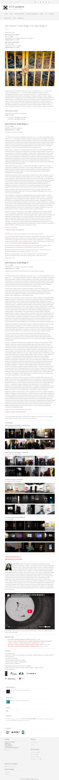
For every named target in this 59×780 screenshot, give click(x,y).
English (5, 2)
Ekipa (33, 744)
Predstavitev (34, 742)
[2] (7, 160)
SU (8, 2)
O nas (14, 18)
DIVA (11, 2)
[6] (44, 200)
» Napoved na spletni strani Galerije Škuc (14, 229)
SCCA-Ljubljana (16, 6)
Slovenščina (7, 772)
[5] (19, 192)
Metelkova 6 (20, 18)
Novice (11, 13)
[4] (44, 183)
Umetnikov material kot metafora (22, 639)
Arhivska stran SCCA (35, 759)
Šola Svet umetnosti (19, 13)
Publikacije (51, 13)
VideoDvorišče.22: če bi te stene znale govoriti (21, 690)
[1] (43, 149)
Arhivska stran (16, 2)
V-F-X (46, 13)
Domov (6, 13)
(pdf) (13, 556)
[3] (22, 172)
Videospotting (34, 756)
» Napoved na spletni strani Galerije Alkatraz (15, 412)
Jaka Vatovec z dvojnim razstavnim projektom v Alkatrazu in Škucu (23, 644)
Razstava (7, 28)
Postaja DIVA (34, 754)
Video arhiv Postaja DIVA (32, 13)
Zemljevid (7, 749)
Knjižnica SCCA (7, 18)
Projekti (41, 13)
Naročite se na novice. (11, 766)
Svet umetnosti (34, 752)
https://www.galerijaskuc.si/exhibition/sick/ (29, 243)
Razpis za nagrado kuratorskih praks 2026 (20, 700)
